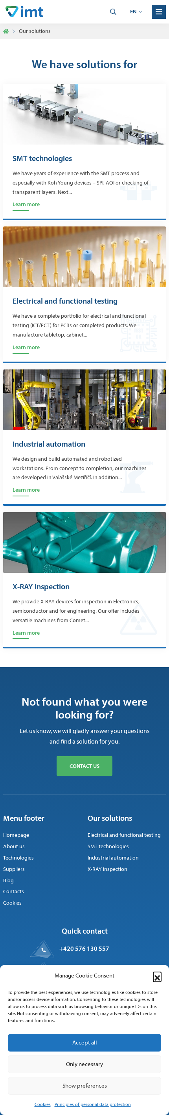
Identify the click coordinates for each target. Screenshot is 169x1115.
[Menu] (159, 12)
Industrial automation (49, 444)
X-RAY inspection (41, 586)
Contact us (84, 765)
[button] (157, 976)
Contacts (13, 891)
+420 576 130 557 (84, 948)
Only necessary (84, 1064)
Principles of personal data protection (93, 1104)
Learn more (26, 204)
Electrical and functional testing (65, 301)
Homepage (16, 835)
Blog (8, 880)
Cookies (43, 1104)
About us (14, 846)
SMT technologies (42, 158)
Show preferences (84, 1085)
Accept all (84, 1042)
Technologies (18, 857)
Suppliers (14, 869)
